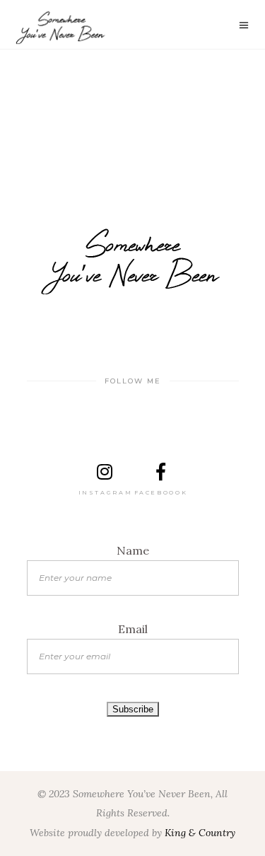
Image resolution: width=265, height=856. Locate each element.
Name (133, 550)
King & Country (200, 832)
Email (133, 629)
